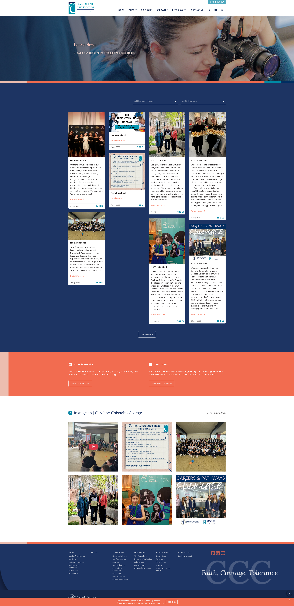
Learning (115, 562)
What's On (160, 559)
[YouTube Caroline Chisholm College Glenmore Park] (223, 553)
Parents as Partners (120, 580)
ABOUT (121, 10)
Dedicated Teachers (76, 562)
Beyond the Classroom (117, 569)
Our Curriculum (118, 565)
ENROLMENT (162, 10)
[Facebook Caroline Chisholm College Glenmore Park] (213, 553)
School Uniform (118, 576)
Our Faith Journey (119, 559)
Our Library (116, 573)
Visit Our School (140, 556)
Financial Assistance (142, 568)
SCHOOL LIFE (147, 10)
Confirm (172, 601)
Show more (147, 334)
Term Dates (161, 562)
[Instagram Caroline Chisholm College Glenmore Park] (218, 553)
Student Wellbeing (119, 556)
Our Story (72, 559)
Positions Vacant (185, 556)
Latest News (161, 556)
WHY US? (133, 10)
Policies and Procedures (73, 572)
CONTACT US (197, 10)
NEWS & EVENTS (179, 10)
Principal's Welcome (76, 556)
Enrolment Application (143, 559)
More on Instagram (216, 412)
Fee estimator (140, 565)
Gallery (159, 565)
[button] (155, 101)
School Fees (139, 562)
